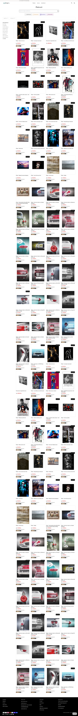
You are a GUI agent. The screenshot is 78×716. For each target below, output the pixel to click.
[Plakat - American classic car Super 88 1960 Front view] (68, 299)
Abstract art (5, 34)
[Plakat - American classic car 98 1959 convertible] (68, 234)
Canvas (4, 702)
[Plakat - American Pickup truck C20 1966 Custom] (38, 272)
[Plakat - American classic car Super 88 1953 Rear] (38, 299)
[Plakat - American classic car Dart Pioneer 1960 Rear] (68, 326)
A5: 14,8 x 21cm (5, 32)
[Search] (58, 11)
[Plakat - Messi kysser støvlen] (23, 72)
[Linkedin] (11, 714)
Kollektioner (29, 14)
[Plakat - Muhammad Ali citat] (53, 72)
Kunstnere (43, 14)
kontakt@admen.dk (24, 706)
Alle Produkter (5, 706)
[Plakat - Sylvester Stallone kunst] (23, 126)
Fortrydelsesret (61, 708)
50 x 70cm (4, 24)
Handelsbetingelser (61, 706)
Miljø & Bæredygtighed (44, 708)
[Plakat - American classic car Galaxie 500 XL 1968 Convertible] (53, 326)
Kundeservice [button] (60, 699)
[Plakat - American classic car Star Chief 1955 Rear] (53, 272)
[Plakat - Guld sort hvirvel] (23, 46)
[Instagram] (9, 714)
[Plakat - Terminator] (53, 153)
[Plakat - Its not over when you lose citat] (38, 153)
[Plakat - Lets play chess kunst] (38, 46)
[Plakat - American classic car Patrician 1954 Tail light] (23, 218)
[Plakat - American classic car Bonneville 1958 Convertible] (68, 288)
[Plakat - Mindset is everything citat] (68, 153)
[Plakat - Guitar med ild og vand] (68, 72)
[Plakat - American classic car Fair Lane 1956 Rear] (53, 245)
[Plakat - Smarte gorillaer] (38, 99)
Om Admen (42, 702)
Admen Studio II (5, 35)
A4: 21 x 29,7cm (5, 31)
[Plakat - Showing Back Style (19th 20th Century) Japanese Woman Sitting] (23, 191)
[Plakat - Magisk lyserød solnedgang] (23, 180)
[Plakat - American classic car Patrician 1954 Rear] (38, 218)
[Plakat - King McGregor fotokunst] (68, 126)
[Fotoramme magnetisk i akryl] (53, 30)
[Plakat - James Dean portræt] (38, 180)
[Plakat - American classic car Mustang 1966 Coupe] (23, 272)
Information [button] (42, 699)
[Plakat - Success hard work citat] (53, 126)
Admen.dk (65, 712)
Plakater (4, 701)
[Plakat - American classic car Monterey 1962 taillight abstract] (53, 299)
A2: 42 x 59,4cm (5, 28)
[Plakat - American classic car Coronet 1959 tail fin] (23, 326)
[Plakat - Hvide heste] (23, 153)
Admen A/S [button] (23, 699)
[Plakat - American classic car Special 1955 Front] (53, 191)
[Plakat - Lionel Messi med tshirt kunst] (68, 46)
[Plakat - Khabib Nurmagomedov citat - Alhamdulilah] (38, 72)
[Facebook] (3, 714)
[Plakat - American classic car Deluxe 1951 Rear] (23, 245)
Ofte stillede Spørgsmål (62, 702)
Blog (40, 704)
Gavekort (41, 706)
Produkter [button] (4, 699)
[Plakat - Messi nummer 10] (53, 99)
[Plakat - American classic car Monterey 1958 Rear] (68, 191)
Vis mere (4, 38)
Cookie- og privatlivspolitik (63, 701)
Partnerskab (42, 709)
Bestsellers (50, 14)
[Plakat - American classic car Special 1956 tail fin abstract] (23, 353)
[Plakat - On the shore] (53, 164)
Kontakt (59, 704)
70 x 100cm (5, 25)
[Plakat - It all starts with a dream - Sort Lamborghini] (23, 99)
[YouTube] (13, 714)
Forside (41, 701)
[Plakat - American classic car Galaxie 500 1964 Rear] (38, 326)
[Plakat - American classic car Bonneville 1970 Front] (38, 245)
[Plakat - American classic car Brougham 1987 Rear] (68, 245)
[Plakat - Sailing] (68, 164)
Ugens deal (5, 704)
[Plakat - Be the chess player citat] (38, 126)
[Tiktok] (5, 714)
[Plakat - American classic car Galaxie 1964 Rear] (38, 191)
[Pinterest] (7, 714)
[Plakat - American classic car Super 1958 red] (53, 234)
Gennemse (36, 14)
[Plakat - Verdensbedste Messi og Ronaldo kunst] (68, 99)
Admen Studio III (5, 37)
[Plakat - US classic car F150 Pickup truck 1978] (38, 369)
